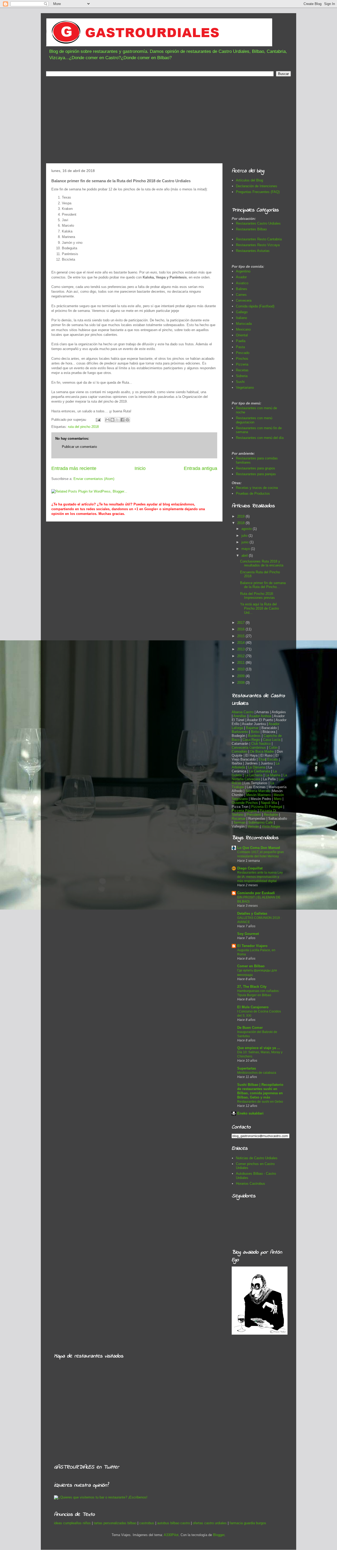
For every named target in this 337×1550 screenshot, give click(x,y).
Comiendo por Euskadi (256, 893)
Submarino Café (260, 822)
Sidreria (241, 376)
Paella (240, 341)
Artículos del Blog (249, 180)
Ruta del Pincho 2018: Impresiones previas (257, 596)
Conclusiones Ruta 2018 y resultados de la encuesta (261, 563)
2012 (241, 656)
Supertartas (246, 1068)
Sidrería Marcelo (257, 791)
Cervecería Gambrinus (249, 747)
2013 (241, 649)
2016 (241, 629)
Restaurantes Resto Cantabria (259, 239)
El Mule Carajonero (253, 1007)
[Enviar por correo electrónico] (107, 419)
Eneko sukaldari (250, 1113)
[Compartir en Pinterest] (127, 419)
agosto (247, 529)
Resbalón (271, 815)
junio (245, 542)
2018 (241, 523)
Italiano (241, 318)
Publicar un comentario (79, 447)
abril (245, 556)
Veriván (253, 826)
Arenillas (240, 716)
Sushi (240, 382)
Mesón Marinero (258, 795)
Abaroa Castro (243, 712)
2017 (241, 623)
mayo (246, 549)
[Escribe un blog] (112, 419)
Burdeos (255, 736)
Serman (239, 822)
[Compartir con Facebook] (122, 419)
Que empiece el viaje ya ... (258, 1048)
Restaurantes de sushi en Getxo (260, 1101)
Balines (241, 289)
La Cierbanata (259, 771)
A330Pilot (171, 1535)
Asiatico (242, 283)
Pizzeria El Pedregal (266, 807)
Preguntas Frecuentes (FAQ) (258, 192)
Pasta (240, 347)
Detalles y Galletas (252, 913)
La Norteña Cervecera (259, 777)
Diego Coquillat (249, 868)
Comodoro (239, 751)
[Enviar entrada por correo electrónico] (98, 420)
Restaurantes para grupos (255, 468)
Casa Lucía (271, 740)
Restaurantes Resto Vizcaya (258, 245)
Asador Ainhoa (260, 716)
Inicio (140, 468)
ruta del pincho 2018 (83, 427)
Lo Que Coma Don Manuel (258, 848)
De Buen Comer (250, 1028)
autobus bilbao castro (173, 1523)
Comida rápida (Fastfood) (255, 306)
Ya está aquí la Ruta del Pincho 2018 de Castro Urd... (259, 608)
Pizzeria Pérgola (244, 811)
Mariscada (244, 324)
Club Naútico (261, 744)
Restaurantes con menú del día (260, 438)
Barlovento (240, 732)
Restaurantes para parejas (256, 474)
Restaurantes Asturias (253, 251)
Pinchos (242, 359)
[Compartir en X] (117, 419)
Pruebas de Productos (253, 493)
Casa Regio (251, 740)
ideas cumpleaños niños (72, 1523)
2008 (241, 683)
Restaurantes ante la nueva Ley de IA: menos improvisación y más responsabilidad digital (260, 877)
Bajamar (253, 728)
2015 (241, 636)
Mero (277, 799)
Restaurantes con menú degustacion (254, 420)
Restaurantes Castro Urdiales (258, 223)
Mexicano (243, 329)
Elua (262, 759)
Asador (241, 277)
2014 (241, 643)
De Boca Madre (262, 751)
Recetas (242, 370)
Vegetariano (245, 387)
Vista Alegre (271, 826)
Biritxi (256, 732)
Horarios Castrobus (250, 1184)
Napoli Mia (269, 803)
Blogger (218, 1535)
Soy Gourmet (248, 934)
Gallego (241, 312)
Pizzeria (242, 364)
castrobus (146, 1523)
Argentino (243, 271)
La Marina (272, 775)
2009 (241, 676)
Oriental (242, 335)
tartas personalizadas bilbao (115, 1523)
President (254, 815)
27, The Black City (251, 987)
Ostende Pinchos (245, 803)
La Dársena (256, 767)
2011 (241, 663)
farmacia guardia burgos (248, 1523)
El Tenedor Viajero (252, 946)
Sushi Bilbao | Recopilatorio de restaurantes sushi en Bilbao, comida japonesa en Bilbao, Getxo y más (260, 1091)
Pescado (242, 353)
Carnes (241, 295)
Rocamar (239, 818)
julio (245, 536)
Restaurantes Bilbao (251, 229)
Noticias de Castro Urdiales (256, 1158)
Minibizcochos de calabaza (256, 1073)
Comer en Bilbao (251, 966)
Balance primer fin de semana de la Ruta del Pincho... (263, 585)
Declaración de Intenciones (256, 186)
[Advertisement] (168, 121)
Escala (273, 759)
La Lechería (253, 775)
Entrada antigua (200, 468)
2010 (241, 669)
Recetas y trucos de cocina (257, 488)
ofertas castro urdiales (210, 1523)
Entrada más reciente (73, 468)
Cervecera (243, 300)
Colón (274, 747)
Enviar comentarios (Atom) (93, 479)
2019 (241, 516)
